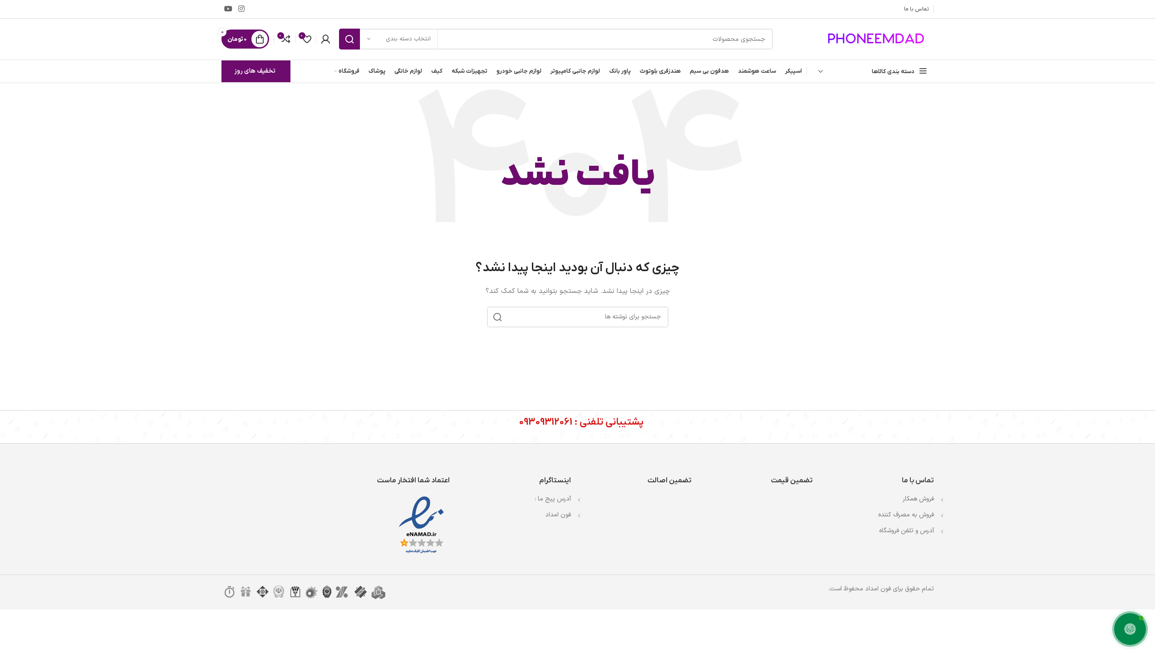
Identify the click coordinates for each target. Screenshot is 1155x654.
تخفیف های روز (254, 71)
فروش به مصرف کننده (906, 515)
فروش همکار (918, 499)
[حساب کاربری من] (325, 39)
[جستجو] (349, 39)
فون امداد (558, 515)
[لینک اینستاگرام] (242, 9)
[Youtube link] (228, 9)
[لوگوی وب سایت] (877, 39)
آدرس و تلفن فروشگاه (906, 530)
